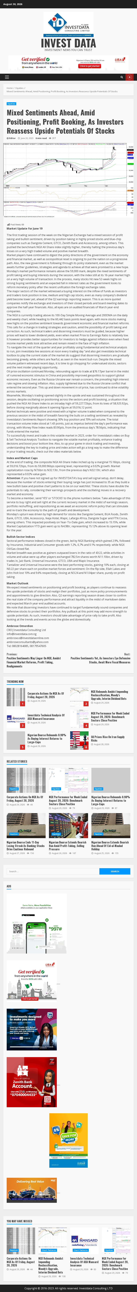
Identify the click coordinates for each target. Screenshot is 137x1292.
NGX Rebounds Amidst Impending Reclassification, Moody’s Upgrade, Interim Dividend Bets (79, 697)
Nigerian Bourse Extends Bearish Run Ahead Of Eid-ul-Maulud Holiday (110, 825)
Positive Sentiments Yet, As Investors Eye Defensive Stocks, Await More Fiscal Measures (100, 658)
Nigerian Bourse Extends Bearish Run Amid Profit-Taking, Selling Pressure (68, 825)
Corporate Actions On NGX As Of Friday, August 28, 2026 (16, 697)
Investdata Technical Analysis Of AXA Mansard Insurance (16, 719)
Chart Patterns (49, 1250)
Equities (11, 104)
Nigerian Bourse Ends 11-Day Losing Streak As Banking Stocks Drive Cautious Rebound (26, 825)
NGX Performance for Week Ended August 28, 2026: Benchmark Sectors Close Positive (79, 719)
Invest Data (68, 42)
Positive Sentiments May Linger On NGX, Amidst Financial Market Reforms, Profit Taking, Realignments (34, 660)
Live (129, 77)
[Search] (122, 77)
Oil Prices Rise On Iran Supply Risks (79, 740)
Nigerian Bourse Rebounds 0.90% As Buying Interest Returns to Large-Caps (16, 740)
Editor (12, 138)
